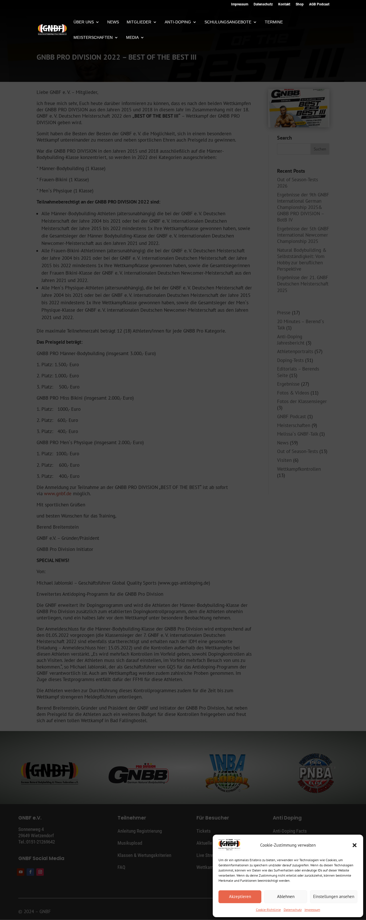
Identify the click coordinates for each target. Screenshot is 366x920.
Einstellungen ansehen (333, 896)
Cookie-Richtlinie (268, 909)
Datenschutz (293, 909)
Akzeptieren (240, 896)
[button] (354, 845)
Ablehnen (286, 896)
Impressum (312, 909)
